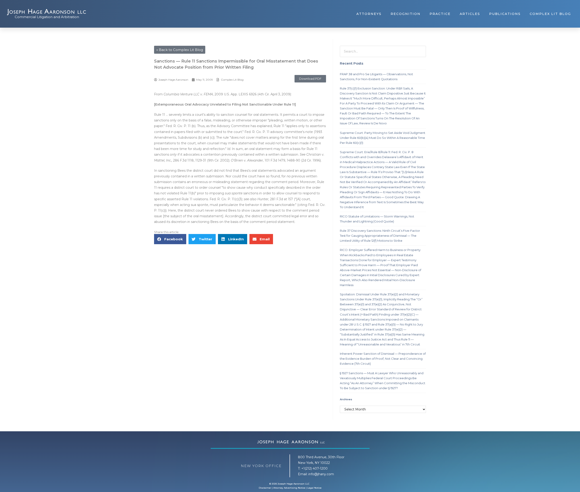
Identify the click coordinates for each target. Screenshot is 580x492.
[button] (310, 78)
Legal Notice (314, 487)
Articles (470, 14)
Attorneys (369, 14)
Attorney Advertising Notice (289, 487)
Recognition (405, 14)
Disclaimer (265, 487)
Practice (440, 14)
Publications (505, 14)
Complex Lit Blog (550, 14)
